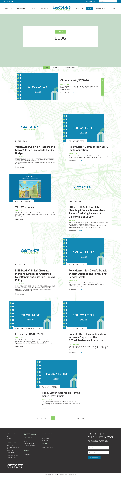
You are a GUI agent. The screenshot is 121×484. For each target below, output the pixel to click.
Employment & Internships (30, 443)
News (89, 8)
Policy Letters (10, 450)
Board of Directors (28, 440)
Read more (64, 93)
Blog (47, 67)
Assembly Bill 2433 (11, 444)
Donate (113, 8)
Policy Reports (10, 452)
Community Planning (12, 455)
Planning (8, 8)
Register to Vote (45, 438)
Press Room (56, 67)
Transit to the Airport (12, 457)
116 (83, 418)
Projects (9, 438)
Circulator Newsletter (69, 67)
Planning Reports (11, 436)
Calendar (44, 435)
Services (9, 435)
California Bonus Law (12, 445)
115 (78, 418)
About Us (79, 8)
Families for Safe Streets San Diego (13, 448)
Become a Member (46, 436)
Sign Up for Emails (46, 440)
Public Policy (21, 8)
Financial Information (29, 445)
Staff (25, 441)
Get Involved (101, 8)
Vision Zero (9, 454)
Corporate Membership (47, 447)
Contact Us (27, 447)
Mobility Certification (39, 8)
